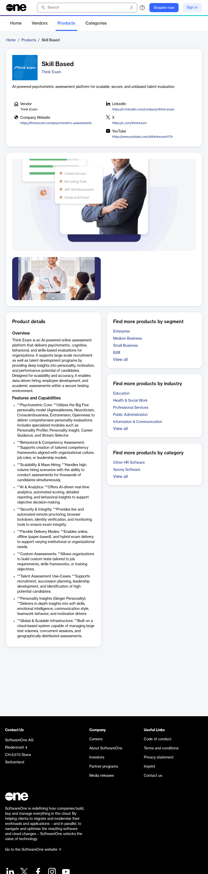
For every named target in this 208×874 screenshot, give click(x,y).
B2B (116, 353)
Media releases (101, 776)
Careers (95, 739)
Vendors (39, 23)
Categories (96, 23)
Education (121, 393)
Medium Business (127, 338)
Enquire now (164, 8)
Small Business (125, 345)
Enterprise (121, 331)
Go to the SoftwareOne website (31, 849)
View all (120, 360)
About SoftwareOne (105, 748)
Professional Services (130, 408)
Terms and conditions (161, 748)
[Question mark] (142, 8)
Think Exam (51, 72)
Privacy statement (159, 757)
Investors (96, 757)
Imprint (149, 766)
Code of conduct (157, 739)
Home (16, 23)
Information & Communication (137, 422)
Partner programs (103, 766)
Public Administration (130, 415)
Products (66, 23)
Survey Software (126, 470)
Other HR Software (129, 462)
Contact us (153, 776)
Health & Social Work (130, 400)
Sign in (192, 7)
